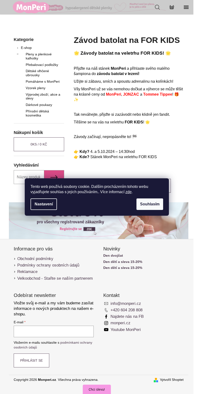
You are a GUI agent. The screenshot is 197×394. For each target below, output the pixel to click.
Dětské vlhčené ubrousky (37, 73)
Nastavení (44, 204)
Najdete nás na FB (127, 316)
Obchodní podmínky (35, 258)
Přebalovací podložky (42, 65)
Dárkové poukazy (39, 105)
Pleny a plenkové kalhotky (39, 56)
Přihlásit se (31, 360)
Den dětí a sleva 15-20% (122, 262)
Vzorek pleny (35, 88)
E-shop (26, 48)
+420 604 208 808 (126, 310)
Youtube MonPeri (126, 329)
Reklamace (27, 271)
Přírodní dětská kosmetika (37, 113)
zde (128, 192)
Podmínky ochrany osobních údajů (48, 265)
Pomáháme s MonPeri (43, 81)
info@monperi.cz (126, 303)
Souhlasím (150, 204)
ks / (39, 144)
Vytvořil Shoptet (172, 380)
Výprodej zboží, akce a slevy (43, 96)
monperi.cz (120, 323)
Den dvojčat (113, 255)
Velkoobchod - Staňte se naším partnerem (55, 278)
